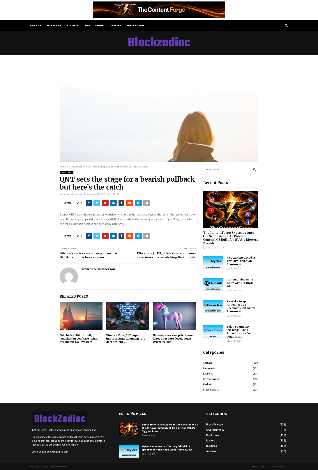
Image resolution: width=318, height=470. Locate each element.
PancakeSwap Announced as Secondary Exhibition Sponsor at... (241, 306)
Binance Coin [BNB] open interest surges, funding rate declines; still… (125, 339)
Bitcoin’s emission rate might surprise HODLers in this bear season (89, 255)
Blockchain (54, 25)
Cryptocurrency (95, 25)
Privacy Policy (278, 466)
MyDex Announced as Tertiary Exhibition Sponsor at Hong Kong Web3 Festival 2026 (167, 448)
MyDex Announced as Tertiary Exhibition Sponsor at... (241, 261)
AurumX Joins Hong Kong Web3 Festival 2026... (240, 283)
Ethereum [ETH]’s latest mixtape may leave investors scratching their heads (165, 255)
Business (72, 25)
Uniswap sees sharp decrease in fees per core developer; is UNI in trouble (173, 339)
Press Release (135, 25)
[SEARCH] (254, 169)
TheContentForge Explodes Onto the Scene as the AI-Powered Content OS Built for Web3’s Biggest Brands (230, 238)
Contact (264, 466)
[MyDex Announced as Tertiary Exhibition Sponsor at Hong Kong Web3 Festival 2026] (213, 262)
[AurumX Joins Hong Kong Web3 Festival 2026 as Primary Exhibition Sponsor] (213, 284)
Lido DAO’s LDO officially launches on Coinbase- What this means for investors (79, 339)
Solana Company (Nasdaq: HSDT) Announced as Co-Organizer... (239, 331)
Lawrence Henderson (72, 193)
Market (116, 25)
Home (254, 466)
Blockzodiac (159, 43)
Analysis (35, 25)
